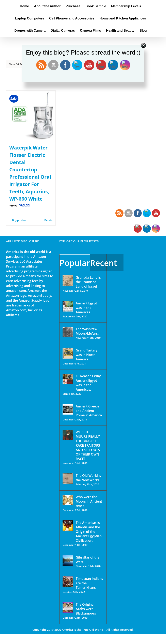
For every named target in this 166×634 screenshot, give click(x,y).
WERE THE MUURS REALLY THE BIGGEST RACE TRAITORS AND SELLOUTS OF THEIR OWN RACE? (88, 445)
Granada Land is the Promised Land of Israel (88, 282)
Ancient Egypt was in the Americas (86, 307)
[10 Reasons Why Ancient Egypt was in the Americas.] (68, 379)
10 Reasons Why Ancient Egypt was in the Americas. (88, 383)
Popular (75, 262)
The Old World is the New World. (88, 477)
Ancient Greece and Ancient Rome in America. (89, 410)
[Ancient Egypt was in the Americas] (68, 306)
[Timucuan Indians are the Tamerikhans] (68, 581)
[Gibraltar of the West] (68, 560)
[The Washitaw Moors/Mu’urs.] (68, 332)
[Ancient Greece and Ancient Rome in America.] (68, 409)
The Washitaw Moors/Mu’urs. (87, 331)
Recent (103, 262)
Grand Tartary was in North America (87, 354)
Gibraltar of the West (87, 559)
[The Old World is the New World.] (68, 478)
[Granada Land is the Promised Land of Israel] (68, 280)
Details (48, 220)
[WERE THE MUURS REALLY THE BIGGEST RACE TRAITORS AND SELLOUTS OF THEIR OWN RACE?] (68, 435)
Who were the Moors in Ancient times (89, 501)
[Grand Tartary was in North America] (68, 353)
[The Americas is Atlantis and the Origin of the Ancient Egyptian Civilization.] (68, 525)
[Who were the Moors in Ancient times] (68, 500)
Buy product (19, 220)
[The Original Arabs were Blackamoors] (68, 607)
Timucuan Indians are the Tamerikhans (89, 583)
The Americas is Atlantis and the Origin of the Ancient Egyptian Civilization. (89, 531)
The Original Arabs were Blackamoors (86, 609)
